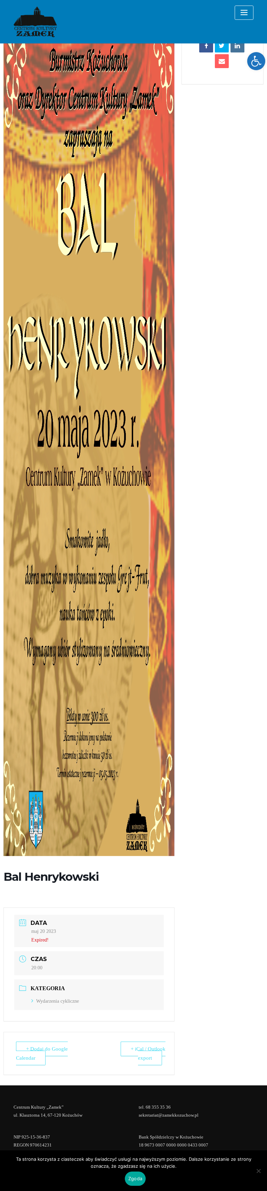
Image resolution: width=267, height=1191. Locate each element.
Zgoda (135, 1178)
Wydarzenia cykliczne (57, 1001)
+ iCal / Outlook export (148, 1053)
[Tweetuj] (222, 45)
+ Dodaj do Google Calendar (42, 1053)
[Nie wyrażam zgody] (258, 1170)
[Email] (222, 61)
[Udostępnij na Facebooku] (206, 45)
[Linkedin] (237, 45)
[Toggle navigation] (244, 13)
